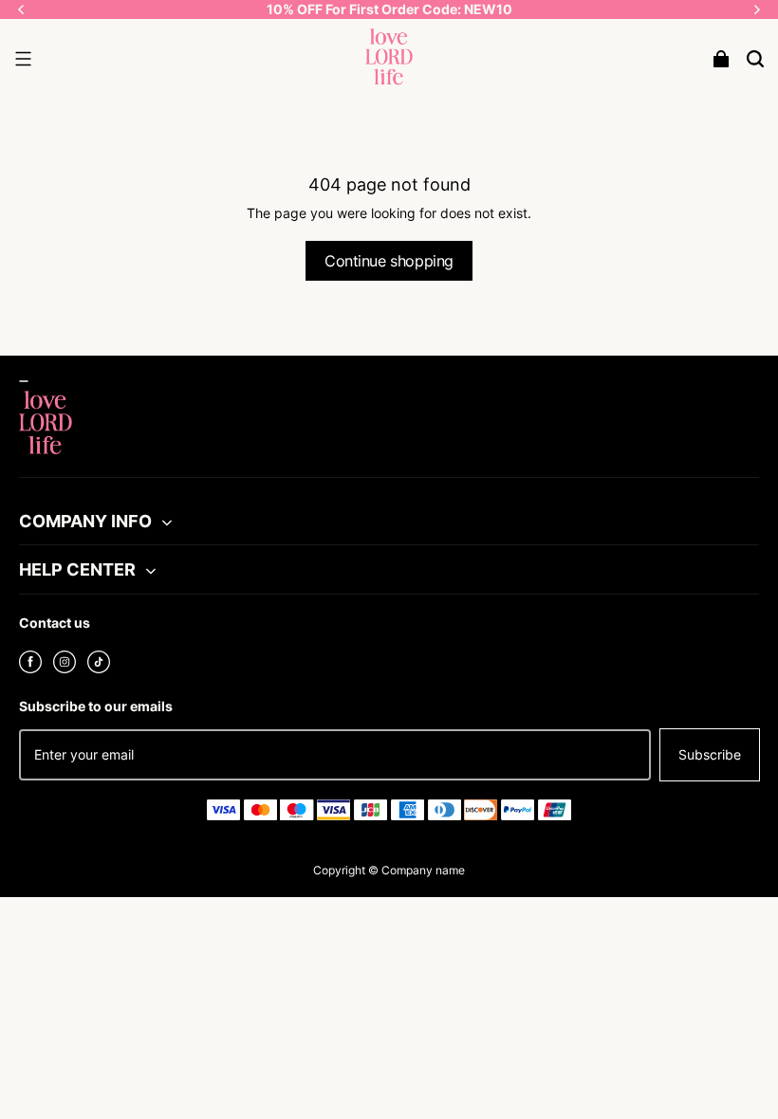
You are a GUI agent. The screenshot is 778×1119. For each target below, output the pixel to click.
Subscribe (709, 754)
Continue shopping (389, 260)
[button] (22, 59)
